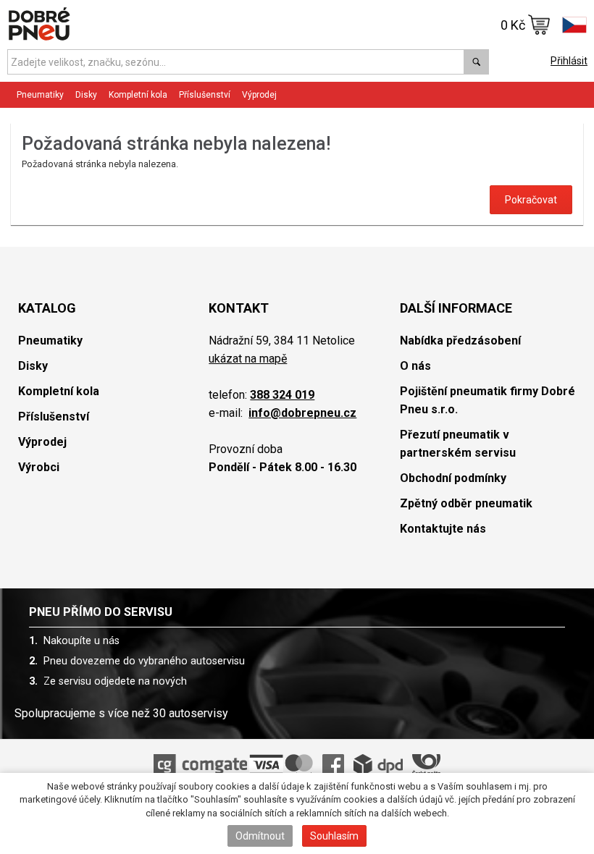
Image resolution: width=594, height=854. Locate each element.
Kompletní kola (58, 391)
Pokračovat (531, 200)
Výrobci (38, 467)
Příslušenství (204, 95)
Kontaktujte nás (443, 529)
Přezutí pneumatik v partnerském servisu (458, 444)
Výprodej (259, 95)
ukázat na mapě (248, 358)
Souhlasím (334, 836)
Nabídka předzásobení (460, 340)
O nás (415, 366)
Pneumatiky (50, 340)
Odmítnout (260, 836)
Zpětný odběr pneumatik (466, 503)
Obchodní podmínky (453, 478)
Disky (33, 366)
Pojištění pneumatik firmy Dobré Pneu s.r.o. (487, 400)
